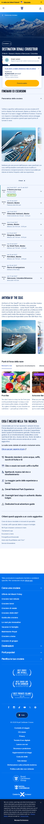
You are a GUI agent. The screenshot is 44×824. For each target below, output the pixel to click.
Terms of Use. (24, 816)
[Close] (40, 802)
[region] (22, 811)
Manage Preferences (21, 820)
